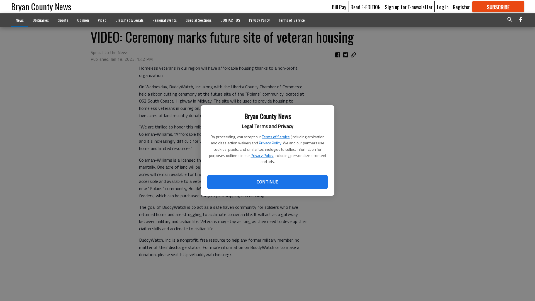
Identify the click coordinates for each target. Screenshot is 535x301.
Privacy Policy (270, 143)
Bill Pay (339, 6)
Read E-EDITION (366, 6)
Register (461, 6)
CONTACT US (230, 20)
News (20, 20)
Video (102, 20)
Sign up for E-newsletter (408, 6)
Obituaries (41, 20)
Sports (63, 20)
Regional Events (164, 20)
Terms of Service (276, 137)
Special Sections (198, 20)
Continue (267, 181)
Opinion (83, 20)
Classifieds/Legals (129, 20)
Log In (443, 6)
